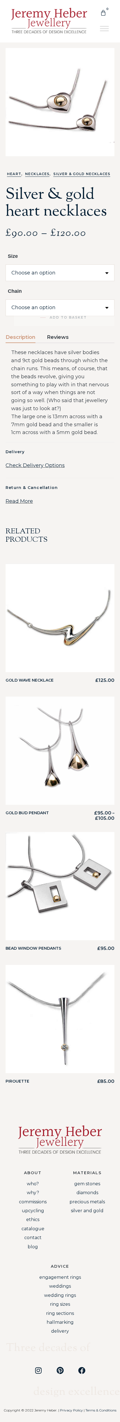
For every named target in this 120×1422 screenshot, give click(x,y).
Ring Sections (60, 1313)
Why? (33, 1192)
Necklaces (37, 174)
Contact (33, 1237)
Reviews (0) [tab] (58, 337)
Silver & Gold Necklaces (81, 174)
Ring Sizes (60, 1304)
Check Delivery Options (35, 465)
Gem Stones (87, 1183)
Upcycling (33, 1210)
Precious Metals (87, 1201)
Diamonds (87, 1192)
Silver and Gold (87, 1210)
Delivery (60, 1331)
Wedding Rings (60, 1295)
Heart (14, 174)
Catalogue (32, 1228)
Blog (33, 1246)
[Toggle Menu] (104, 28)
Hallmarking (60, 1322)
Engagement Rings (60, 1277)
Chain (15, 291)
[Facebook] (82, 1370)
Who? (33, 1183)
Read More (19, 501)
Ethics (32, 1219)
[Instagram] (38, 1370)
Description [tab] (20, 337)
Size (13, 256)
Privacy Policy (71, 1410)
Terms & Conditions (100, 1410)
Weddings (60, 1286)
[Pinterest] (60, 1370)
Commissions (33, 1201)
